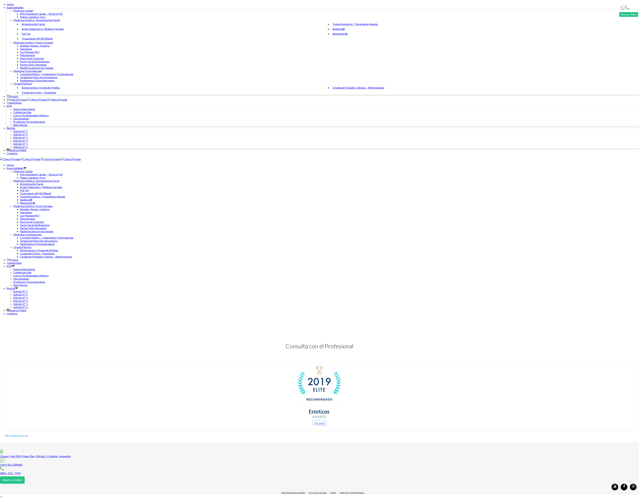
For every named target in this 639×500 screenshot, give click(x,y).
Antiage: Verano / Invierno (35, 45)
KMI (9, 105)
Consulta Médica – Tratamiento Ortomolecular (47, 74)
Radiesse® (338, 28)
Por (16, 435)
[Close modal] (1, 496)
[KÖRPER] (37, 99)
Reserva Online (629, 14)
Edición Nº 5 (20, 143)
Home (10, 4)
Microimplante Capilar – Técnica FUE (41, 13)
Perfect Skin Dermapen (33, 64)
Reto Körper (20, 124)
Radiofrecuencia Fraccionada (36, 67)
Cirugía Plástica (22, 83)
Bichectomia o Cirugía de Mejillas (41, 87)
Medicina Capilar (23, 10)
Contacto (12, 153)
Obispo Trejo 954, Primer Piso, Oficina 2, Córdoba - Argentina (35, 456)
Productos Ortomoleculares (29, 121)
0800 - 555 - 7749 (10, 473)
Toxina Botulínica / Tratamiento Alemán (355, 24)
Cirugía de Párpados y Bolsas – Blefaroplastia (358, 87)
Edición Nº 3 (20, 137)
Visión (333, 493)
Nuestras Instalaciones (293, 493)
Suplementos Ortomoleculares (37, 80)
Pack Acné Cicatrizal (32, 58)
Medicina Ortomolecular (27, 71)
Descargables (21, 118)
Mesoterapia (27, 55)
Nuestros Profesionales (352, 493)
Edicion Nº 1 (20, 131)
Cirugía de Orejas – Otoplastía (39, 92)
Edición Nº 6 (20, 147)
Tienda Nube (14, 102)
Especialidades (15, 7)
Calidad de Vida (22, 112)
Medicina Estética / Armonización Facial (36, 20)
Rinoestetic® (340, 33)
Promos (13, 96)
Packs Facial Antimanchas (35, 61)
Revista (11, 128)
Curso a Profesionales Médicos (31, 115)
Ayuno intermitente (24, 109)
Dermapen (26, 48)
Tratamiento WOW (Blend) (37, 38)
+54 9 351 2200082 (11, 464)
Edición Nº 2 (20, 134)
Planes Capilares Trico (32, 16)
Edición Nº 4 (20, 140)
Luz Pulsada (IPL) (29, 52)
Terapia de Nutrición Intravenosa (38, 77)
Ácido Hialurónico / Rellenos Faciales (43, 28)
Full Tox (26, 33)
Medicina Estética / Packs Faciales (33, 42)
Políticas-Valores (318, 493)
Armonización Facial (33, 24)
